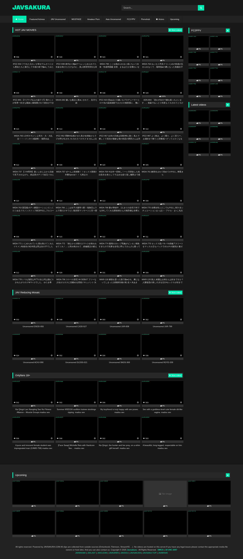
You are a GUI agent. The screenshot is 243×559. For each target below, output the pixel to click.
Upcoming (174, 19)
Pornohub (145, 19)
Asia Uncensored (113, 19)
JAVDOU (124, 553)
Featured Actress (37, 19)
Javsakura (132, 550)
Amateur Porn (93, 19)
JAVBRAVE (163, 553)
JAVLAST (91, 553)
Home (20, 19)
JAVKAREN (114, 553)
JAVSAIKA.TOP (149, 553)
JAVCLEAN (102, 553)
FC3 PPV (131, 19)
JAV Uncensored (58, 19)
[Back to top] (234, 550)
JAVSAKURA (135, 553)
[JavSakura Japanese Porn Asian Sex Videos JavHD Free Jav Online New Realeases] (31, 7)
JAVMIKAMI (80, 553)
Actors (161, 19)
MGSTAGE (76, 19)
